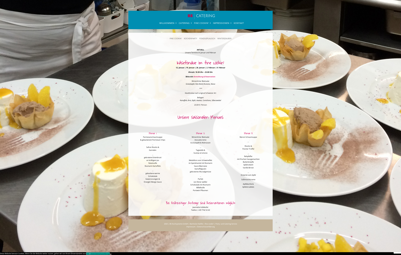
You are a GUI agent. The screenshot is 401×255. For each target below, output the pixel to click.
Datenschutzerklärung (206, 227)
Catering (184, 23)
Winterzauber (224, 39)
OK (88, 254)
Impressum (190, 227)
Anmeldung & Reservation (204, 76)
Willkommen (166, 23)
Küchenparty (190, 39)
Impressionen (221, 23)
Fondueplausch (207, 39)
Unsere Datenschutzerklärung (100, 254)
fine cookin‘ (201, 23)
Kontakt (239, 23)
